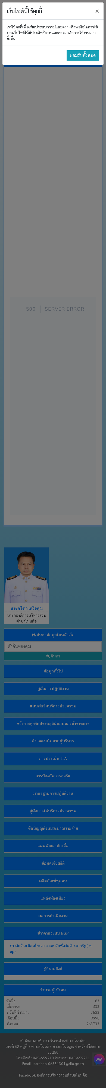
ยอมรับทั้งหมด (83, 55)
